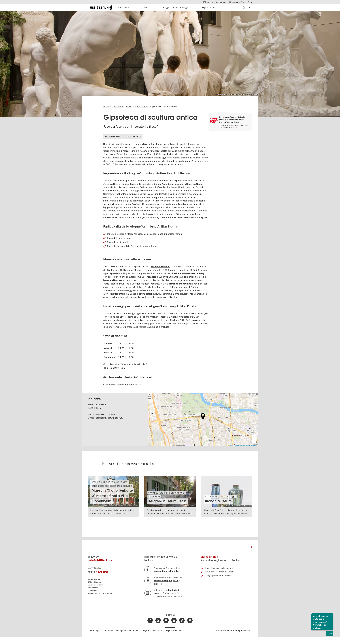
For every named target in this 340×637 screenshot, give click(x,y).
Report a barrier (173, 630)
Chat (330, 633)
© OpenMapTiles (238, 445)
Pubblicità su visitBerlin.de (100, 594)
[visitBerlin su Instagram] (174, 620)
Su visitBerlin (94, 579)
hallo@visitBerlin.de (100, 560)
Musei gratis (112, 136)
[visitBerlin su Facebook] (150, 620)
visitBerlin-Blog (209, 556)
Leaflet (231, 445)
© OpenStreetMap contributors (249, 445)
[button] (203, 416)
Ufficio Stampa (94, 582)
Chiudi (331, 615)
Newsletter (102, 571)
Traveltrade (93, 591)
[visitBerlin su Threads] (158, 620)
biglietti (158, 584)
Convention (93, 588)
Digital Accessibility (152, 630)
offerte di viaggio (163, 580)
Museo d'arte (132, 136)
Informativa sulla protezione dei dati (122, 630)
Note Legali (95, 630)
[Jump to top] (251, 548)
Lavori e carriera (95, 585)
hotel (175, 580)
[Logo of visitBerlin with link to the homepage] (101, 7)
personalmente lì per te (166, 571)
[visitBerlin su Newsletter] (190, 620)
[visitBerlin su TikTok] (182, 620)
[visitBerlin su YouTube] (166, 620)
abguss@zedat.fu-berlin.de (109, 417)
